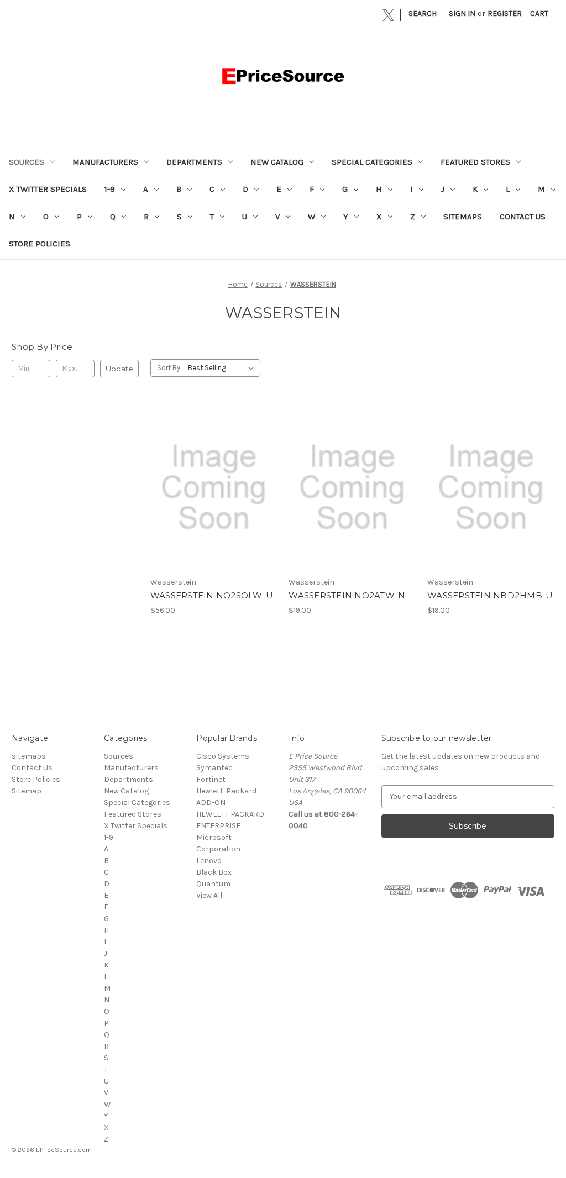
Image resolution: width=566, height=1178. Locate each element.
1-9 (109, 189)
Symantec (214, 767)
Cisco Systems (222, 756)
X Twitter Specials (48, 189)
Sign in (462, 13)
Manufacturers (105, 162)
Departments (194, 162)
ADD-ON (211, 802)
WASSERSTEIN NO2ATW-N (347, 595)
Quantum (213, 883)
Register (505, 13)
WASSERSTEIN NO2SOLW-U (211, 595)
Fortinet (211, 779)
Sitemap (26, 791)
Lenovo (209, 860)
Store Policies (39, 244)
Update (119, 368)
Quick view (213, 477)
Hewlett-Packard (226, 791)
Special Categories (372, 162)
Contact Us (523, 217)
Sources (26, 162)
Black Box (214, 872)
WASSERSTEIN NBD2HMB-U (490, 595)
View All (209, 895)
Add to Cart (213, 496)
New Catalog (276, 162)
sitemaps (462, 217)
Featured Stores (475, 162)
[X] (388, 15)
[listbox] (223, 368)
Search (422, 13)
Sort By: (169, 368)
